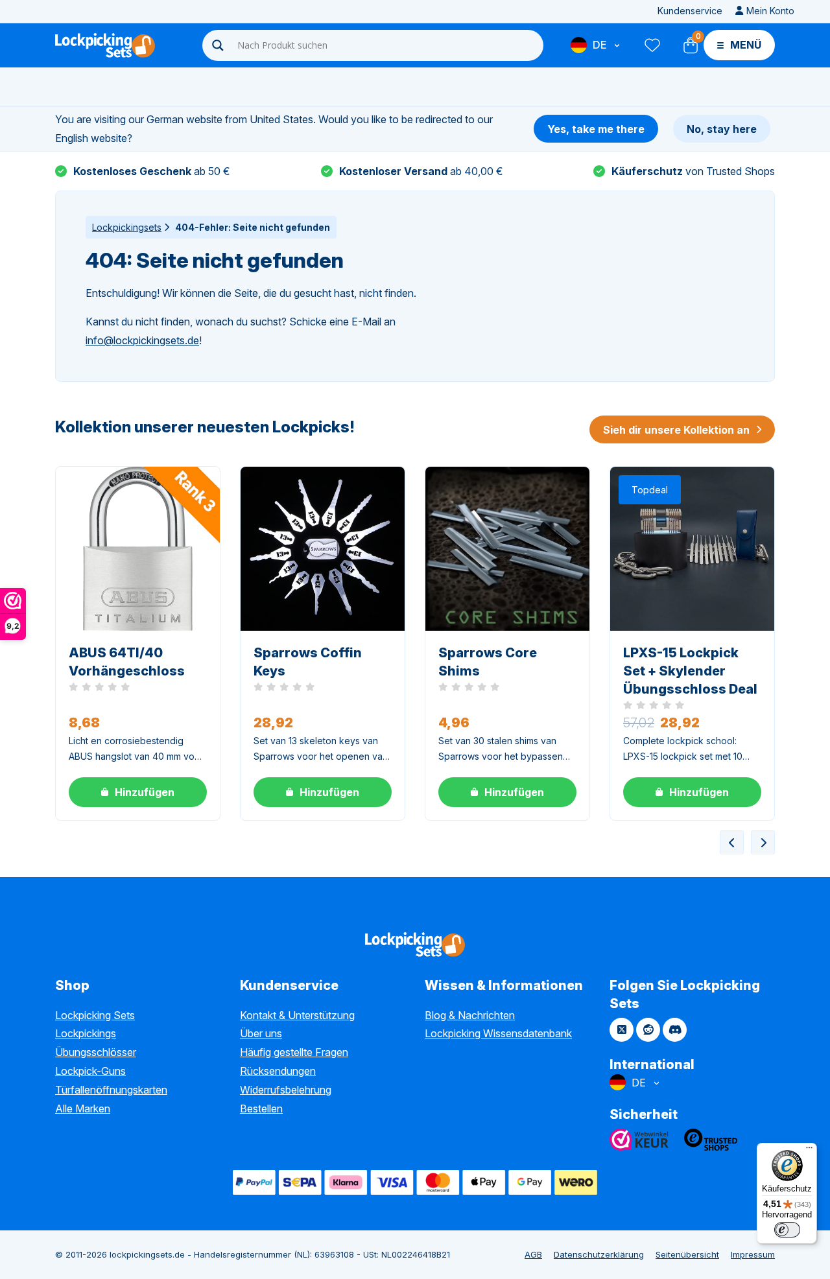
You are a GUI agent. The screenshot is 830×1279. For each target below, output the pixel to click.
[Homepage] (105, 45)
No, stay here (722, 129)
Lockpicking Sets (95, 1015)
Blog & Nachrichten (470, 1015)
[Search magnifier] (218, 45)
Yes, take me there (596, 129)
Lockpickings (85, 1033)
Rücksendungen (278, 1070)
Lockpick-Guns (90, 1070)
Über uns (261, 1033)
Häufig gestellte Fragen (294, 1052)
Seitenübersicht (687, 1254)
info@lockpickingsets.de (142, 340)
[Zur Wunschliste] (651, 45)
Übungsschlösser (95, 1052)
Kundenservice (690, 10)
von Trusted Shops (693, 171)
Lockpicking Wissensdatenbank (498, 1033)
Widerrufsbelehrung (285, 1089)
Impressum (753, 1254)
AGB (533, 1254)
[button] (138, 792)
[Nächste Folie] (763, 842)
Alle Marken (82, 1108)
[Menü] (809, 1150)
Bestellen (261, 1108)
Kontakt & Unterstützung (297, 1015)
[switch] (787, 1230)
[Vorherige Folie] (732, 842)
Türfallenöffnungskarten (111, 1089)
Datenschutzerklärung (599, 1254)
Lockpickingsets (126, 227)
